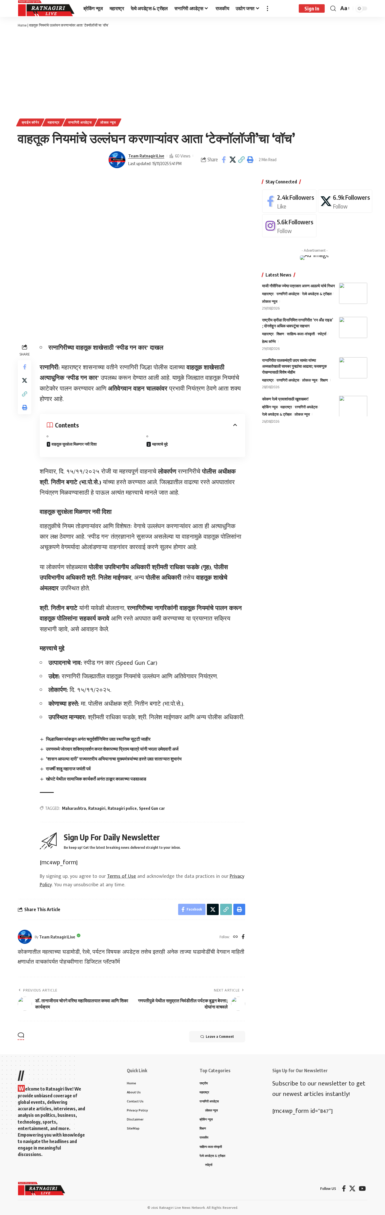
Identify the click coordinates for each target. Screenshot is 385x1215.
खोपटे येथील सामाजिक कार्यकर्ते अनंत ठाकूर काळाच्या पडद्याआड (96, 779)
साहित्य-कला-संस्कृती (301, 334)
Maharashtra (74, 808)
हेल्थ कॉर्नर (269, 341)
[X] (345, 201)
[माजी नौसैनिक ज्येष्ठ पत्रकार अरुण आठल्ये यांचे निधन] (353, 293)
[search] (333, 8)
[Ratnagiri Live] (46, 8)
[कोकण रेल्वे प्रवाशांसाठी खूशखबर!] (353, 406)
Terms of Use (121, 876)
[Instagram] (289, 225)
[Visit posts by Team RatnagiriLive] (117, 159)
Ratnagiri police (122, 808)
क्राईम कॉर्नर (30, 122)
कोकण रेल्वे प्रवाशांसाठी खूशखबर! (285, 398)
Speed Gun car (152, 808)
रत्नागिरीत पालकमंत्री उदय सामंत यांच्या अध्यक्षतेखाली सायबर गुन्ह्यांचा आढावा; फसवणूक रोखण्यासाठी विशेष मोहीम (294, 366)
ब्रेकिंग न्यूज (270, 406)
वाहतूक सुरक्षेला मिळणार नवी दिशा (74, 444)
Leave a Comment (220, 1036)
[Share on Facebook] (224, 159)
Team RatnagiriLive (146, 155)
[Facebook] (243, 937)
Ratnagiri (96, 808)
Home (22, 25)
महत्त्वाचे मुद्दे (160, 444)
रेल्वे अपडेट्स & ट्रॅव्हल (317, 293)
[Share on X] (232, 159)
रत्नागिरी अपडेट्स (80, 122)
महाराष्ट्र (53, 122)
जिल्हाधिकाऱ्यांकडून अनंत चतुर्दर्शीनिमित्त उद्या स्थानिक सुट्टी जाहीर (98, 739)
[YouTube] (362, 1188)
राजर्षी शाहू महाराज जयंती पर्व (68, 768)
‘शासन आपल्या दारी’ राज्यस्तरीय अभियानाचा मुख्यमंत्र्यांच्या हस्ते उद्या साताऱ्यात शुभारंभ (114, 759)
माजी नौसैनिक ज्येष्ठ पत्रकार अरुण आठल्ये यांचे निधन (298, 285)
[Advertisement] (192, 73)
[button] (241, 159)
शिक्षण (280, 334)
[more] (267, 8)
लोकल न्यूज (108, 122)
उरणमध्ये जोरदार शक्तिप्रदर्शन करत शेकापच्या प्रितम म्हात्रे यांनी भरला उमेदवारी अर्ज (112, 749)
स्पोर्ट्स (322, 334)
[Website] (235, 937)
